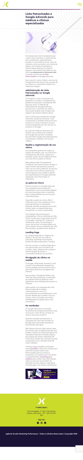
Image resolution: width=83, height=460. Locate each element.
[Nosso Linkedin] (45, 423)
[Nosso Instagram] (42, 423)
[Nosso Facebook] (38, 423)
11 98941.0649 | (41, 407)
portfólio (34, 349)
